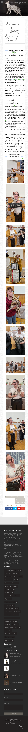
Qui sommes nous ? (15, 653)
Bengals (16, 580)
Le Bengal (12, 674)
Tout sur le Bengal (9, 637)
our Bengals (8, 621)
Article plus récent (20, 499)
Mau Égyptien (8, 611)
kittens (17, 608)
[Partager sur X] (15, 508)
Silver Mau (17, 627)
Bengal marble (8, 576)
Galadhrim (10, 505)
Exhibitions (14, 497)
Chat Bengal (8, 586)
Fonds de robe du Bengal (11, 602)
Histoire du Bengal (9, 605)
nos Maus (7, 618)
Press (6, 627)
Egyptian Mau (8, 595)
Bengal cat (7, 573)
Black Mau (7, 583)
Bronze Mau (15, 583)
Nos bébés (13, 667)
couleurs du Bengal (10, 589)
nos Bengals (8, 614)
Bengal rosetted (18, 576)
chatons (15, 586)
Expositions (20, 497)
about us (13, 570)
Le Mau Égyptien (14, 660)
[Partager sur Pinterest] (19, 508)
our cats (15, 621)
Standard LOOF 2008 (10, 634)
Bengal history (15, 573)
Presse (11, 627)
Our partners (14, 624)
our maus (7, 624)
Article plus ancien (20, 502)
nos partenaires (15, 618)
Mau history (17, 611)
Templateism (13, 720)
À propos (7, 570)
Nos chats (15, 614)
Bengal (19, 570)
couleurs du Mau (9, 592)
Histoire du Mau (9, 608)
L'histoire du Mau (14, 680)
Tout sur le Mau (9, 640)
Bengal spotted (8, 580)
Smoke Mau (8, 630)
